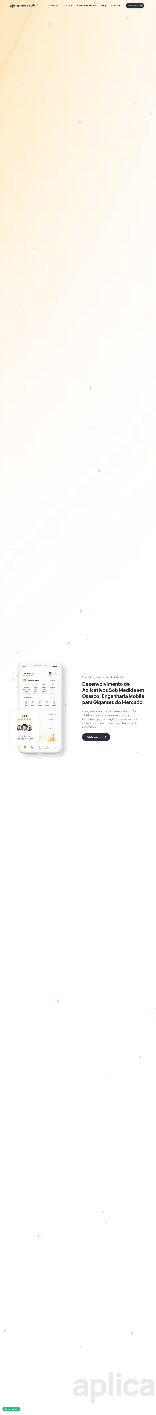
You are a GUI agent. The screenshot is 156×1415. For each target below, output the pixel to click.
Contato (115, 5)
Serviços (67, 5)
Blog (104, 5)
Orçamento (133, 5)
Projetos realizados (87, 5)
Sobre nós (53, 5)
